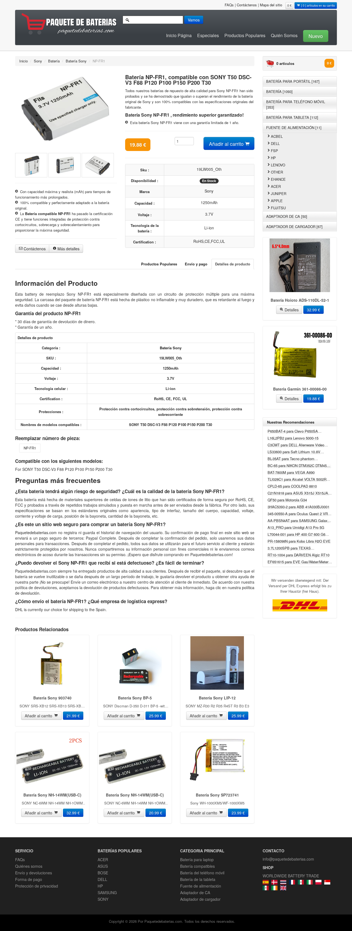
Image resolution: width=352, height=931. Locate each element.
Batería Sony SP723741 (217, 795)
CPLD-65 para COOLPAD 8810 (292, 486)
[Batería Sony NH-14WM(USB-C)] (52, 760)
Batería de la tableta (197, 879)
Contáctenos (247, 4)
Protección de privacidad (36, 886)
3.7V (209, 214)
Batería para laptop (197, 859)
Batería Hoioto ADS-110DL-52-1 (300, 300)
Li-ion (209, 227)
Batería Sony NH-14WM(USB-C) (52, 795)
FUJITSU (278, 207)
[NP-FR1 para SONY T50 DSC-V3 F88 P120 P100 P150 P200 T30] (66, 109)
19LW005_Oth (209, 169)
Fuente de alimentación (200, 886)
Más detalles (67, 248)
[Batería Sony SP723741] (217, 760)
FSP (274, 150)
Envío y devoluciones (33, 872)
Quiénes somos (28, 866)
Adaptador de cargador (200, 899)
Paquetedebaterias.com (36, 532)
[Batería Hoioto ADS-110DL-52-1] (300, 265)
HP (273, 157)
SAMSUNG (107, 892)
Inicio (23, 61)
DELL (275, 143)
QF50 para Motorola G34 (287, 499)
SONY (103, 899)
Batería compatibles (197, 866)
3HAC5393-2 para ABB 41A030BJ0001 (298, 506)
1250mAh (209, 202)
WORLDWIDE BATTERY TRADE (291, 875)
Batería (54, 61)
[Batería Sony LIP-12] (217, 663)
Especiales (208, 35)
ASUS (103, 866)
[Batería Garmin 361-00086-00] (300, 354)
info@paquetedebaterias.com (288, 859)
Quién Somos (284, 35)
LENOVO (278, 164)
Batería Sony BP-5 (135, 698)
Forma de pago (28, 879)
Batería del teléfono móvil (202, 872)
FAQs (229, 4)
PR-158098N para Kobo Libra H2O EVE (299, 541)
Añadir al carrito (227, 143)
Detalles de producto (232, 264)
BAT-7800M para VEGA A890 (291, 472)
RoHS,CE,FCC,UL (209, 241)
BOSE (103, 872)
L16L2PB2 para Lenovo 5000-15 (293, 438)
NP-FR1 (30, 448)
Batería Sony (76, 61)
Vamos (194, 20)
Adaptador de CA (195, 892)
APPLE (277, 200)
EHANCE (278, 179)
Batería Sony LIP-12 (217, 698)
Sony (38, 61)
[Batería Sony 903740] (52, 663)
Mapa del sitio (271, 4)
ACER (276, 186)
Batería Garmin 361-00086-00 (300, 389)
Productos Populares (244, 35)
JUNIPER (278, 193)
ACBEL (277, 136)
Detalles (291, 309)
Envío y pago (196, 264)
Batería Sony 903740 (52, 698)
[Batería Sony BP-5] (134, 663)
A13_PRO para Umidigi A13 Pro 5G (296, 527)
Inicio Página (179, 35)
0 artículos (285, 63)
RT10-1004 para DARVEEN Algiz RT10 (298, 554)
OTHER (277, 172)
